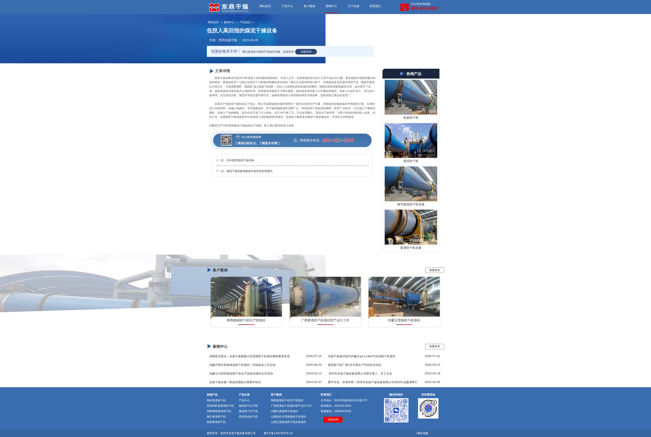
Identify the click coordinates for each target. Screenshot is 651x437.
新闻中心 (331, 6)
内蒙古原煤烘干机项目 (284, 411)
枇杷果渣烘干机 (216, 422)
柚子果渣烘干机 (216, 416)
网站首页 (265, 6)
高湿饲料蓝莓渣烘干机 (220, 405)
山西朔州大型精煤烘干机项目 (288, 416)
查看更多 (434, 270)
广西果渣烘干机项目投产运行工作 (291, 405)
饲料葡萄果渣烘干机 (219, 411)
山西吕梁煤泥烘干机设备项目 (288, 422)
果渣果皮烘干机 (248, 416)
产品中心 (287, 6)
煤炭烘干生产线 (248, 405)
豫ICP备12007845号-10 (278, 433)
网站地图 (422, 433)
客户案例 (309, 6)
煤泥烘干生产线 (248, 411)
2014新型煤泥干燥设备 (240, 160)
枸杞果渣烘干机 (216, 400)
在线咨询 (306, 51)
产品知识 (245, 22)
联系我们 (375, 6)
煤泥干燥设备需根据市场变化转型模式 (249, 171)
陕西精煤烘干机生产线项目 (287, 400)
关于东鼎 (353, 6)
